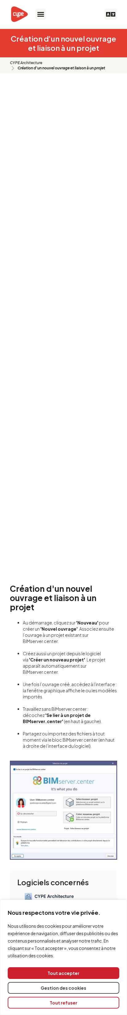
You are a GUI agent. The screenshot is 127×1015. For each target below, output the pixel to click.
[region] (63, 957)
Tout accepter (63, 973)
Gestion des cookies (63, 988)
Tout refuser (63, 1002)
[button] (40, 14)
